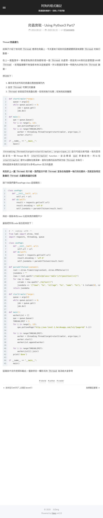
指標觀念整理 (92, 388)
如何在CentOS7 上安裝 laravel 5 (18, 388)
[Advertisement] (51, 408)
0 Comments (69, 30)
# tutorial (42, 381)
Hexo (54, 513)
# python (51, 381)
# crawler (60, 381)
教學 (14, 60)
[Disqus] (51, 468)
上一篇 (12, 171)
